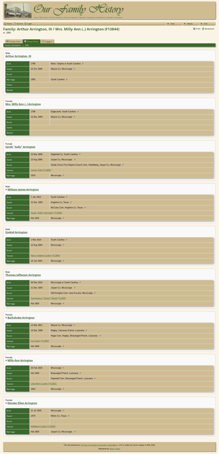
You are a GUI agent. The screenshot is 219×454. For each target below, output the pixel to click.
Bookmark (209, 29)
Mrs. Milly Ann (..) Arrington (23, 104)
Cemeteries (91, 17)
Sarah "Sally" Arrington (20, 147)
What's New (43, 17)
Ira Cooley (35, 341)
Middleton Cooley (39, 426)
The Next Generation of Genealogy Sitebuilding (98, 445)
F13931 (53, 383)
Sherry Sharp (115, 449)
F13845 (56, 255)
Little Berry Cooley (39, 383)
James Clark (36, 170)
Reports (74, 17)
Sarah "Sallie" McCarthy (42, 213)
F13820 (52, 426)
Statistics (110, 17)
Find (172, 23)
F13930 (58, 213)
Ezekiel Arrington (16, 232)
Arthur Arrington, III (18, 56)
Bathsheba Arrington (21, 317)
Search (20, 23)
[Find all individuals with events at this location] (83, 63)
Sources (67, 17)
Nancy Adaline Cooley (41, 255)
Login (29, 23)
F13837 (45, 341)
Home (36, 17)
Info (205, 23)
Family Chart (15, 41)
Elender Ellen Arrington (22, 403)
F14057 (47, 170)
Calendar (82, 17)
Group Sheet (32, 41)
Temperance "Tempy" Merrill (44, 298)
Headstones (101, 17)
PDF (27, 45)
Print (198, 29)
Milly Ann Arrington (20, 360)
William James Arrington (23, 189)
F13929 (62, 298)
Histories (59, 17)
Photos (52, 17)
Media (190, 23)
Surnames (118, 17)
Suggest (48, 41)
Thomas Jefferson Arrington (23, 275)
